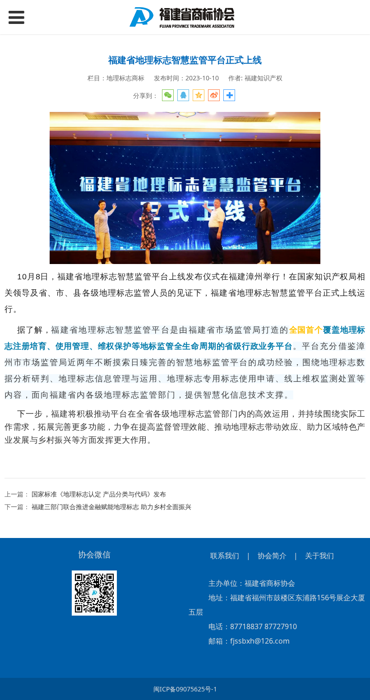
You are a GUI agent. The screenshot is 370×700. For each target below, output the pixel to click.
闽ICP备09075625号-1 (185, 689)
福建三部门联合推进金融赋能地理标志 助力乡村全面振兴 (111, 506)
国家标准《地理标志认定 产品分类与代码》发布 (99, 494)
